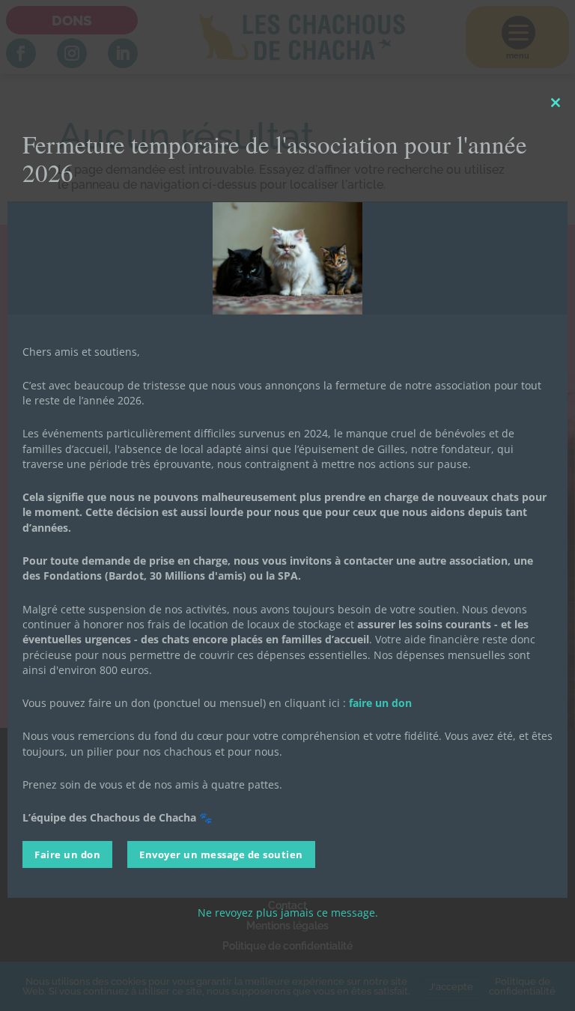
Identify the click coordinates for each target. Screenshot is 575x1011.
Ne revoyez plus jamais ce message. (288, 912)
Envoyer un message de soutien (221, 854)
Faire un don (67, 854)
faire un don (380, 703)
